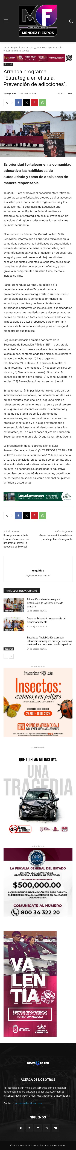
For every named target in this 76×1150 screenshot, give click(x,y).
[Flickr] (37, 1127)
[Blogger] (20, 1127)
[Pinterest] (34, 102)
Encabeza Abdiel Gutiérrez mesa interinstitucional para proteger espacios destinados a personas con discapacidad (49, 641)
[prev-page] (6, 656)
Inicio (6, 47)
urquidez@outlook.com (28, 1103)
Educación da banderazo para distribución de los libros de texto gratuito (45, 603)
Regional (15, 47)
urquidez (11, 93)
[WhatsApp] (42, 102)
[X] (26, 102)
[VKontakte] (55, 1127)
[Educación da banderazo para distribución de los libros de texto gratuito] (14, 605)
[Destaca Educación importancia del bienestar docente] (14, 624)
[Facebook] (18, 102)
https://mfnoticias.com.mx (38, 575)
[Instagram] (46, 1127)
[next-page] (11, 656)
